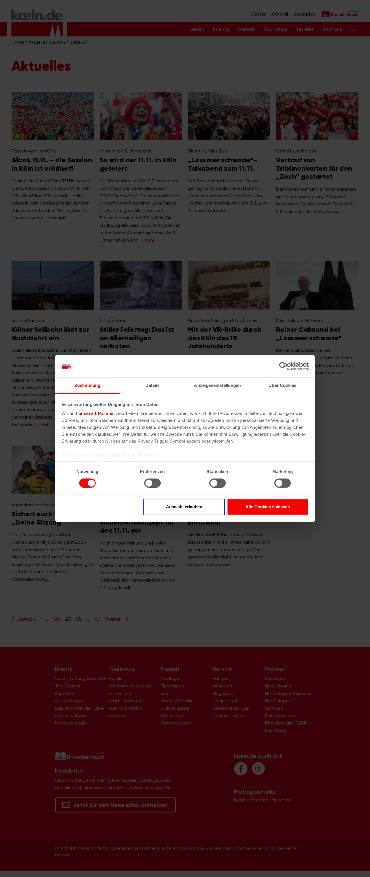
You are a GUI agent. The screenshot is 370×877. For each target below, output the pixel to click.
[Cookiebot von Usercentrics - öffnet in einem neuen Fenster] (283, 366)
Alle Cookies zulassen (267, 506)
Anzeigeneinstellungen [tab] (217, 385)
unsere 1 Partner (96, 413)
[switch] (152, 483)
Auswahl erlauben (184, 506)
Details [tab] (152, 385)
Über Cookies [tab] (282, 385)
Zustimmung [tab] (87, 385)
